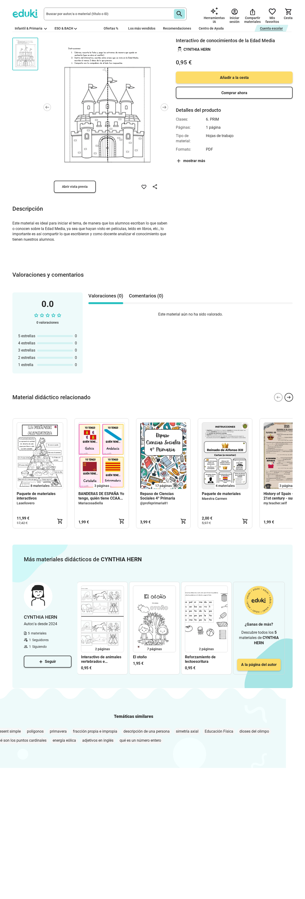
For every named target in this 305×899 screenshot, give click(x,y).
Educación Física (219, 731)
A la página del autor (259, 664)
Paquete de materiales (221, 493)
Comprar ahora (234, 93)
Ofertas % (111, 28)
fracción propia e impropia (95, 731)
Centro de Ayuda (211, 28)
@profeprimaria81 (154, 503)
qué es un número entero (140, 740)
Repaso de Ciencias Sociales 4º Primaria (157, 496)
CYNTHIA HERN (196, 49)
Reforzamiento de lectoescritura (200, 659)
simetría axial (187, 731)
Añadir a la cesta (234, 77)
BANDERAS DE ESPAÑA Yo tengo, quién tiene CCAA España (101, 496)
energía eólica (64, 740)
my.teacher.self (275, 503)
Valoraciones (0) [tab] (105, 296)
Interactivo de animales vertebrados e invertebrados (101, 659)
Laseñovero (26, 503)
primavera (58, 731)
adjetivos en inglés (97, 740)
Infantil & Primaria (29, 28)
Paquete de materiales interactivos (36, 496)
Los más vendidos (141, 28)
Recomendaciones (177, 28)
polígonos (35, 731)
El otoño (140, 657)
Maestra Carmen (214, 499)
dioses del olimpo (254, 731)
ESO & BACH (64, 28)
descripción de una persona (146, 731)
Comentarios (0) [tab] (146, 296)
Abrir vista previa (75, 187)
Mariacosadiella (90, 503)
